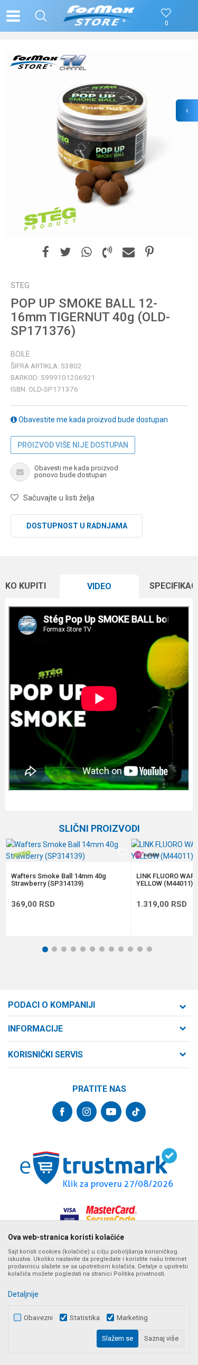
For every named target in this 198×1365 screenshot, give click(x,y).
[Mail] (128, 252)
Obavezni (38, 1318)
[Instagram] (87, 1111)
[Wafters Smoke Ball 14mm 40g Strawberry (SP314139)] (68, 850)
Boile (20, 354)
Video (99, 586)
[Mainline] (147, 854)
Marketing (132, 1318)
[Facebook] (45, 252)
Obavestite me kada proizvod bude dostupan (92, 419)
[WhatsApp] (86, 252)
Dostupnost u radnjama (76, 526)
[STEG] (50, 219)
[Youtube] (111, 1111)
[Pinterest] (149, 252)
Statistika (85, 1318)
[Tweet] (65, 252)
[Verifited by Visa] (69, 1214)
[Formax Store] (99, 15)
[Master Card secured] (111, 1214)
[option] (99, 144)
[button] (41, 16)
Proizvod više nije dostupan (72, 445)
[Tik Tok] (136, 1112)
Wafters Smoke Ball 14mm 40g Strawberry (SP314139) (58, 879)
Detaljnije (23, 1294)
